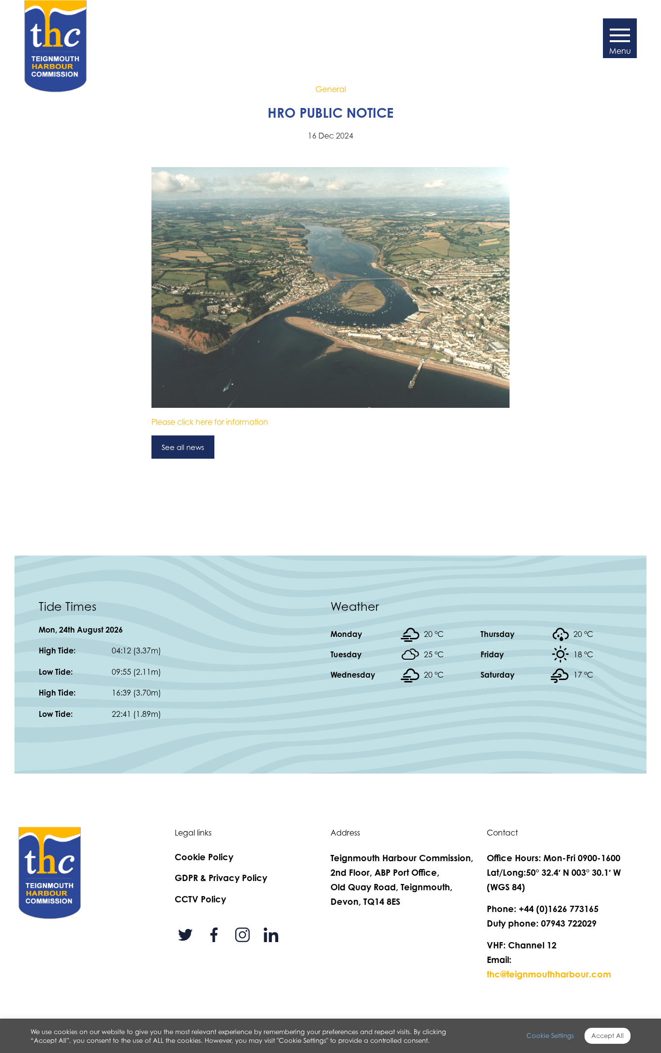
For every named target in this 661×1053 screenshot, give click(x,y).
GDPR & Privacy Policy (221, 877)
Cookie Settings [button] (550, 1035)
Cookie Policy (204, 857)
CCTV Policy (200, 899)
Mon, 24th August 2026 (81, 630)
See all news (183, 447)
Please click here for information (209, 422)
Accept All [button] (607, 1035)
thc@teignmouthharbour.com (549, 974)
